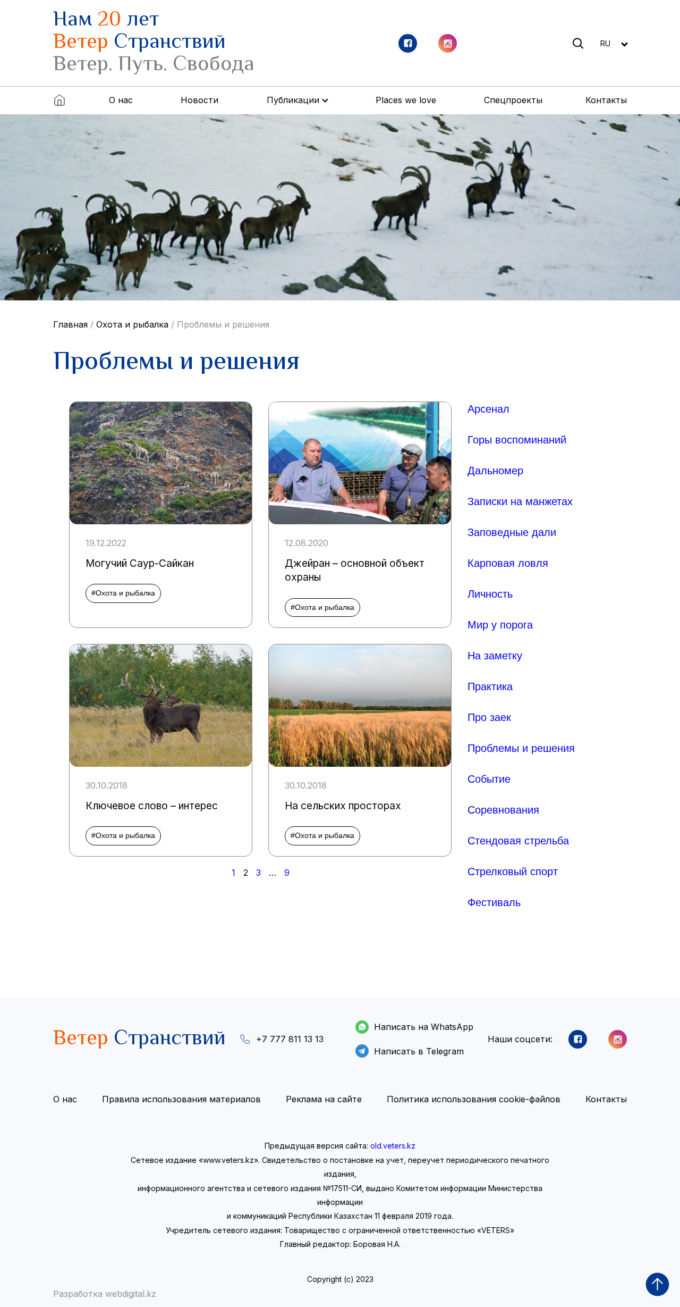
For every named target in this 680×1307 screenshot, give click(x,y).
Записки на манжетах (520, 501)
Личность (490, 594)
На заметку (495, 655)
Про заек (489, 717)
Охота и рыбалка (132, 324)
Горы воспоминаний (517, 440)
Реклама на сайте (324, 1099)
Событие (489, 779)
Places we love (406, 100)
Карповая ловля (508, 563)
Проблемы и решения (223, 324)
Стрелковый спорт (513, 871)
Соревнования (503, 810)
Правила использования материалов (181, 1099)
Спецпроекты (513, 100)
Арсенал (488, 409)
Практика (490, 686)
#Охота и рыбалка (123, 593)
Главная (70, 324)
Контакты (606, 100)
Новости (199, 100)
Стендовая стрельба (518, 841)
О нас (121, 100)
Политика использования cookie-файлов (473, 1099)
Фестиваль (494, 902)
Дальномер (495, 470)
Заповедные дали (512, 532)
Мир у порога (500, 625)
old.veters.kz (392, 1145)
